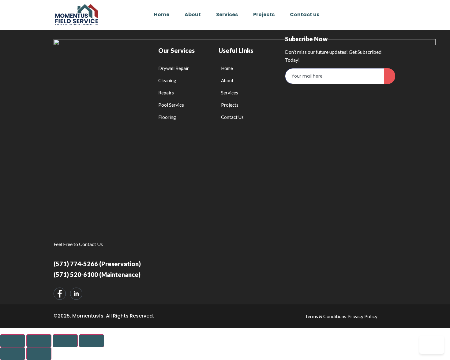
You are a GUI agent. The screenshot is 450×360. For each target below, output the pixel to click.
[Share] (38, 340)
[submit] (389, 76)
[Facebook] (60, 294)
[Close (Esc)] (12, 340)
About (193, 14)
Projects (264, 14)
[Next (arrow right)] (38, 353)
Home (161, 14)
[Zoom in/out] (91, 340)
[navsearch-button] (386, 14)
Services (227, 14)
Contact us (304, 14)
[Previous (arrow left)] (12, 353)
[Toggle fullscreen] (65, 340)
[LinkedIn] (76, 294)
